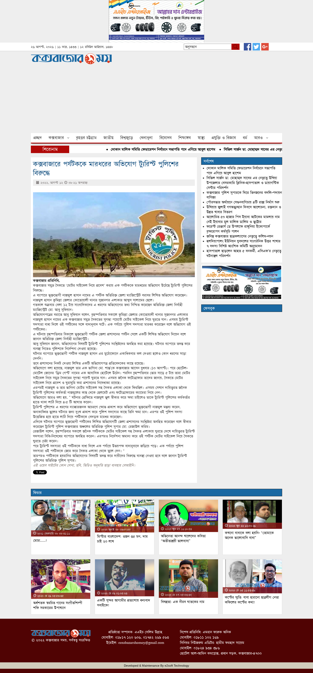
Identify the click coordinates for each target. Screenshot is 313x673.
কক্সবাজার (56, 137)
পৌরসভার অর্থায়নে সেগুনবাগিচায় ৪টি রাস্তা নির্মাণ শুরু (243, 202)
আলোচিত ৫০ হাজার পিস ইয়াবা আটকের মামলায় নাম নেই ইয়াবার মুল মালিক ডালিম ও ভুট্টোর (243, 219)
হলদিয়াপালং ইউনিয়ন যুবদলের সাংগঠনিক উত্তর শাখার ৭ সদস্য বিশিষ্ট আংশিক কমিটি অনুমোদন (243, 243)
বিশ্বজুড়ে (126, 137)
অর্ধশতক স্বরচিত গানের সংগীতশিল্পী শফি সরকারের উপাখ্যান (57, 605)
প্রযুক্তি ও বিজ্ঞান (224, 137)
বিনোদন (165, 137)
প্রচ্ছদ (37, 137)
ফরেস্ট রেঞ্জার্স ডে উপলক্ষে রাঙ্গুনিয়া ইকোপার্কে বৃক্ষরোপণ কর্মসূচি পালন (238, 229)
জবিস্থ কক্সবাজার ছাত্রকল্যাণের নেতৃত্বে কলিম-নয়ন (240, 236)
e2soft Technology (177, 665)
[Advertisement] (156, 101)
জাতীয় (108, 137)
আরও (258, 137)
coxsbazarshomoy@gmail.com (141, 642)
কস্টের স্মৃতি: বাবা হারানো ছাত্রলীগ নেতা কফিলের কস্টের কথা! (252, 599)
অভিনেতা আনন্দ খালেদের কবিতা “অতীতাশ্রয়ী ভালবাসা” (183, 538)
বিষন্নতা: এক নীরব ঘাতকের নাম (182, 602)
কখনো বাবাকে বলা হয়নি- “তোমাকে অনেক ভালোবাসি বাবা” (249, 535)
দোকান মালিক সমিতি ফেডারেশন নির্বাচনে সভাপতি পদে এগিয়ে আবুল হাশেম (151, 149)
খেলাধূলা (146, 137)
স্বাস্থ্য (201, 137)
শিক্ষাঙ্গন (184, 137)
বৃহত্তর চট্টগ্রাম (86, 137)
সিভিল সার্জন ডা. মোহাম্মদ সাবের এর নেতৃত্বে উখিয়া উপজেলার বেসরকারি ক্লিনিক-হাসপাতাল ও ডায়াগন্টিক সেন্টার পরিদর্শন (243, 183)
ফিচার (37, 492)
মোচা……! (40, 540)
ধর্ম (245, 137)
